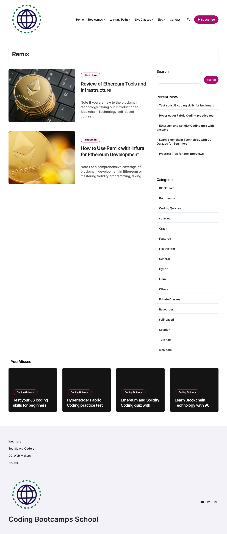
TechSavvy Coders (21, 448)
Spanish (164, 329)
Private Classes (170, 299)
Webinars (15, 441)
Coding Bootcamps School (53, 519)
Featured (165, 238)
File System (167, 249)
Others (163, 289)
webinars (165, 350)
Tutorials (165, 340)
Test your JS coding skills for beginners (186, 105)
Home (80, 19)
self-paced (166, 319)
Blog (160, 19)
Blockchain (90, 75)
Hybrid (163, 269)
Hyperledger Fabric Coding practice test (187, 115)
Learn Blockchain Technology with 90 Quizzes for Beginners (194, 405)
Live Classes (143, 19)
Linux (163, 279)
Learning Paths (118, 19)
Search (163, 71)
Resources (166, 309)
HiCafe (13, 462)
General (164, 259)
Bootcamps (95, 19)
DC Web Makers (20, 455)
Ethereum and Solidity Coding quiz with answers (140, 405)
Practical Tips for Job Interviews (181, 153)
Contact (175, 19)
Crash (163, 228)
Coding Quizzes (170, 208)
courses (164, 218)
